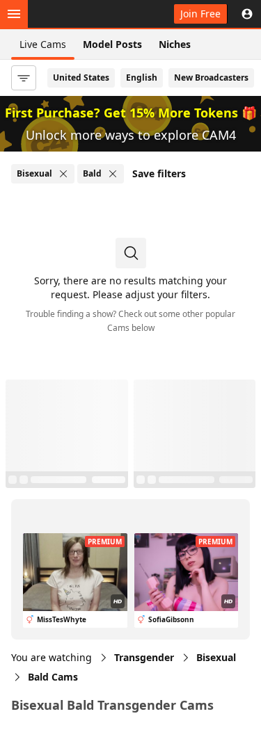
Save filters (159, 173)
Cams (53, 676)
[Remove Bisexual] (63, 173)
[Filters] (23, 77)
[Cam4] (75, 14)
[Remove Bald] (112, 173)
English (141, 77)
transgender (144, 657)
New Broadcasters (211, 77)
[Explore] (14, 14)
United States (81, 77)
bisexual (216, 657)
